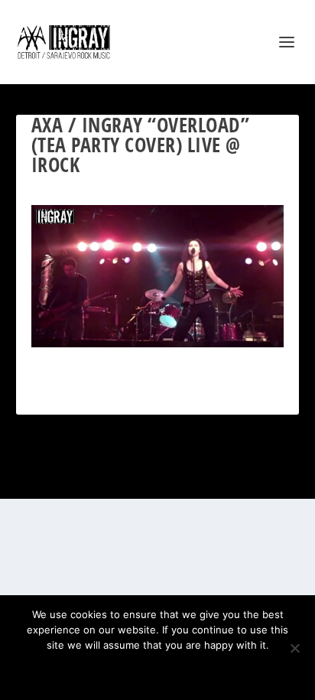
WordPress (233, 478)
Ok (103, 671)
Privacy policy (178, 671)
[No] (294, 648)
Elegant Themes (138, 478)
